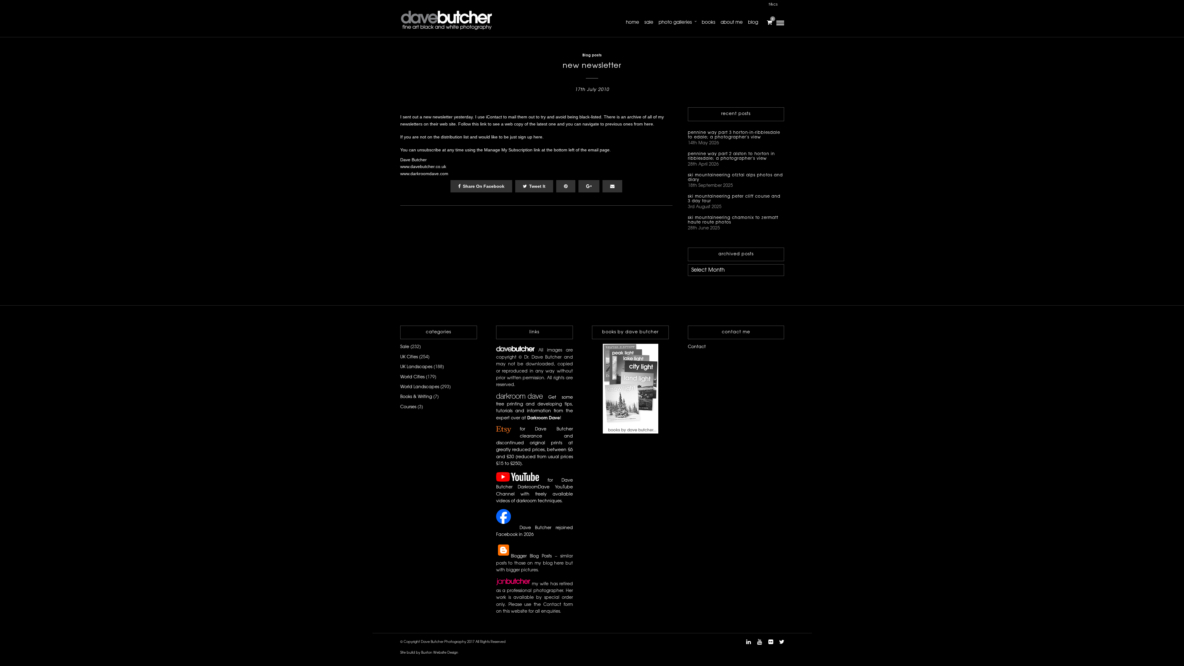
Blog (753, 22)
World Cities (412, 377)
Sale (648, 22)
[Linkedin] (748, 642)
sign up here (530, 136)
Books (708, 22)
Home (632, 22)
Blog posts (592, 55)
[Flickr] (770, 642)
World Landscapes (419, 387)
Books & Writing (416, 397)
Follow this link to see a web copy (490, 123)
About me (732, 22)
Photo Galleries (675, 22)
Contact (697, 347)
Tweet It (537, 186)
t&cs (773, 4)
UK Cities (409, 357)
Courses (408, 407)
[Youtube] (759, 642)
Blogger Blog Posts (531, 556)
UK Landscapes (416, 367)
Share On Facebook (483, 186)
